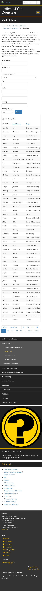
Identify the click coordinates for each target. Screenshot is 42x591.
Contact (7, 552)
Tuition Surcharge (10, 502)
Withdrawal (5, 385)
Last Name (6, 67)
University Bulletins (11, 504)
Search (18, 112)
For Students (10, 26)
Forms (6, 480)
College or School (8, 74)
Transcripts (8, 496)
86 (8, 331)
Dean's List (8, 351)
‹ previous (13, 327)
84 (37, 327)
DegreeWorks (9, 475)
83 (32, 327)
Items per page (7, 109)
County (4, 102)
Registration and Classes (13, 491)
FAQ (5, 477)
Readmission (6, 389)
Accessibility (8, 547)
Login (6, 555)
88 (17, 331)
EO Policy (8, 544)
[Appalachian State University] (10, 2)
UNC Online (5, 394)
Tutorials (5, 398)
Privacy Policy (9, 550)
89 (21, 331)
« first (5, 327)
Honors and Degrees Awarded (12, 28)
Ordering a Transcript (9, 368)
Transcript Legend (10, 499)
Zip (3, 95)
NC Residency (6, 377)
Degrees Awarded (10, 360)
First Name (6, 60)
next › (30, 331)
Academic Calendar (11, 469)
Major (28, 124)
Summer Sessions (8, 381)
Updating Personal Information (12, 372)
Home (3, 26)
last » (37, 331)
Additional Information (9, 402)
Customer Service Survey (13, 472)
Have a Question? (11, 451)
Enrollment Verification (10, 364)
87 (12, 331)
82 (28, 327)
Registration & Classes (10, 339)
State (4, 88)
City (3, 81)
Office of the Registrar (12, 10)
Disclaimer (8, 541)
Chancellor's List (10, 355)
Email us (5, 529)
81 (24, 327)
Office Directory (9, 485)
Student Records (21, 26)
